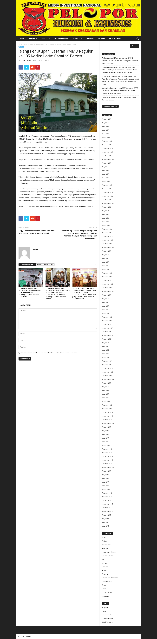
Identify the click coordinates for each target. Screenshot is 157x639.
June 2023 (105, 258)
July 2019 (105, 431)
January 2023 (106, 277)
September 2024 (108, 203)
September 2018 (108, 467)
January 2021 (106, 365)
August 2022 (106, 295)
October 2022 (106, 288)
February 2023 (107, 273)
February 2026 (107, 141)
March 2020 (106, 401)
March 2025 (106, 181)
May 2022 (105, 306)
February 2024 (107, 229)
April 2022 (105, 310)
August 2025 (106, 163)
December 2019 (107, 412)
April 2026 (105, 134)
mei (103, 559)
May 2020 (105, 394)
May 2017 (105, 526)
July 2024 (105, 211)
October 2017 (106, 508)
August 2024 (106, 207)
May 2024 (105, 218)
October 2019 (106, 420)
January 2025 (106, 189)
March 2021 (106, 357)
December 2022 (107, 280)
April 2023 (105, 266)
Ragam (104, 570)
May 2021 (105, 350)
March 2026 (106, 137)
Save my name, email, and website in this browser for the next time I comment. (49, 353)
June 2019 (105, 434)
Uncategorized (107, 592)
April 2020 (105, 398)
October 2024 (106, 200)
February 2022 (107, 317)
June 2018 (105, 478)
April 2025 (105, 178)
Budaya (104, 541)
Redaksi (44, 39)
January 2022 (106, 321)
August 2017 (106, 515)
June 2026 (105, 126)
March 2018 (106, 489)
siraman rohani (107, 581)
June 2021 (105, 346)
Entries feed (106, 615)
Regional (105, 574)
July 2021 (105, 343)
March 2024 (106, 225)
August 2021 (106, 339)
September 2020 (108, 379)
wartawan (105, 596)
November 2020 (107, 372)
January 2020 (106, 409)
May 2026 (105, 130)
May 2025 (105, 174)
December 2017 (107, 500)
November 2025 (107, 152)
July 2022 (105, 299)
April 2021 (105, 354)
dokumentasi (106, 545)
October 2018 (106, 464)
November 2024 (107, 196)
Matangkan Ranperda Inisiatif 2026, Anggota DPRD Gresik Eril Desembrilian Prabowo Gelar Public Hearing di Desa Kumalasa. (120, 90)
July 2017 (105, 519)
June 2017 (105, 522)
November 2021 (107, 328)
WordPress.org (107, 622)
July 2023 (105, 255)
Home (23, 39)
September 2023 (108, 247)
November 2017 (107, 504)
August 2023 (106, 251)
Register (105, 607)
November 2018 (107, 460)
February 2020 (107, 405)
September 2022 (108, 291)
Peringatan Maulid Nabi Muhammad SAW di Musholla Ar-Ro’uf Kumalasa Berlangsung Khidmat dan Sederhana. (30, 292)
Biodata (101, 39)
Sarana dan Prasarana (110, 578)
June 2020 (105, 390)
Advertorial (115, 39)
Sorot (104, 585)
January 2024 (106, 233)
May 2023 (105, 262)
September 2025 (108, 159)
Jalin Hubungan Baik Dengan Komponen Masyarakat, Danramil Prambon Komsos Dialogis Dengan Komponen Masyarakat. (79, 234)
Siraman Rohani (61, 39)
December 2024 (107, 192)
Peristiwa (105, 567)
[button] (137, 38)
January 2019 (106, 453)
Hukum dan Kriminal (109, 552)
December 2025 (107, 148)
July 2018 (105, 475)
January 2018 (106, 497)
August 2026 (106, 119)
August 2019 (106, 427)
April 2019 (105, 442)
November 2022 (107, 284)
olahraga (105, 563)
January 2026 (106, 145)
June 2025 (105, 170)
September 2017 (108, 511)
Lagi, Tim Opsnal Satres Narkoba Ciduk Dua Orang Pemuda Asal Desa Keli (36, 231)
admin (22, 60)
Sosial (104, 589)
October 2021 (106, 332)
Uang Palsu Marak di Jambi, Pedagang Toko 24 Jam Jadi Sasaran (119, 98)
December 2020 (107, 368)
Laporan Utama (107, 556)
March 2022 (106, 313)
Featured (105, 548)
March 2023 (106, 269)
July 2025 (105, 167)
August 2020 (106, 383)
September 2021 (108, 335)
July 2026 (105, 123)
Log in (104, 611)
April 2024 (105, 222)
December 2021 (107, 324)
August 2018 (106, 471)
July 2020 (105, 387)
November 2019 (107, 416)
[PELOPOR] (78, 18)
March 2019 (106, 445)
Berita (32, 39)
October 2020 (106, 376)
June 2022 (105, 302)
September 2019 (108, 423)
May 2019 (105, 438)
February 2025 (107, 185)
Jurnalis (90, 39)
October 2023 (106, 244)
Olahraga (77, 39)
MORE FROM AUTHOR (45, 264)
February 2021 (107, 361)
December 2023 (107, 236)
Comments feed (107, 618)
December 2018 (107, 456)
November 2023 (107, 240)
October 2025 (106, 156)
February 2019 (107, 449)
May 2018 (105, 482)
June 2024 (105, 214)
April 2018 (105, 486)
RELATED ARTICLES (27, 264)
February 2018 (107, 493)
